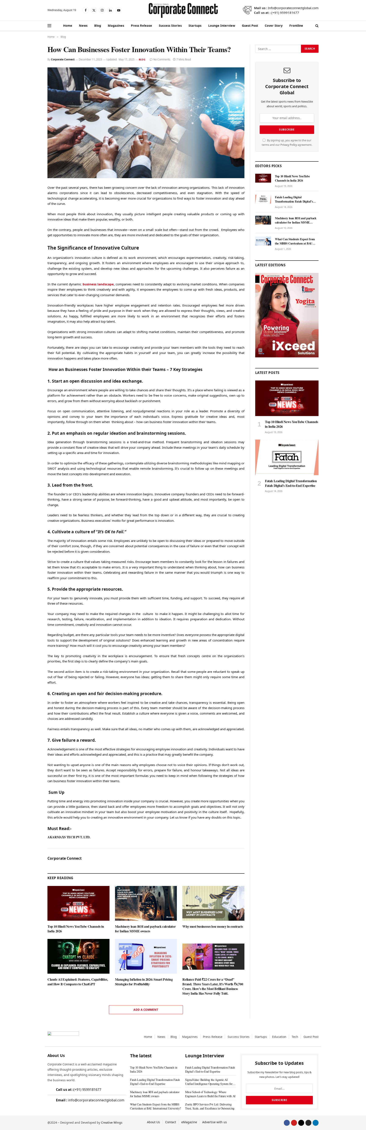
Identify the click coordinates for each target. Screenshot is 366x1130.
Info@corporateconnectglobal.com (293, 8)
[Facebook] (287, 1123)
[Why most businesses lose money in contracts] (213, 903)
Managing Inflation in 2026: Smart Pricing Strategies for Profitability (144, 981)
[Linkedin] (316, 1123)
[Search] (317, 26)
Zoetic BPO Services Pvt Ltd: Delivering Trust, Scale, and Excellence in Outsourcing (209, 1106)
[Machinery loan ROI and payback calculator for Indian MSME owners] (146, 903)
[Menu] (49, 26)
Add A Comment (145, 1010)
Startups (195, 26)
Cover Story (274, 26)
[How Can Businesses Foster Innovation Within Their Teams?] (145, 122)
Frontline (296, 26)
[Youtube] (294, 1123)
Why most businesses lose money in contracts (212, 926)
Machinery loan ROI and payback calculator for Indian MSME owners (145, 928)
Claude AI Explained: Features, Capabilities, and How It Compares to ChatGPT (77, 981)
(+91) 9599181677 (285, 12)
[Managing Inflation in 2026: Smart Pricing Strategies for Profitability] (146, 956)
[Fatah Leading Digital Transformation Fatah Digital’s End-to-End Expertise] (263, 199)
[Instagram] (308, 1123)
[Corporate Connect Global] (183, 10)
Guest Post (250, 26)
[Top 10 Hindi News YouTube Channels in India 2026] (78, 903)
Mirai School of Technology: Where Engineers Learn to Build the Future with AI (210, 1094)
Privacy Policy (288, 145)
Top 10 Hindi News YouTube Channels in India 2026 (75, 928)
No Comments (161, 59)
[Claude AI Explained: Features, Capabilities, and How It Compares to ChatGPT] (78, 956)
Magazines (116, 26)
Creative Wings (111, 1122)
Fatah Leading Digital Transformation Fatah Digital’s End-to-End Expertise (294, 199)
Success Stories (170, 26)
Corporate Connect (63, 59)
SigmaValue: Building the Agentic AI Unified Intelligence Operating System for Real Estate (209, 1082)
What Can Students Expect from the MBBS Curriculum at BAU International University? (295, 241)
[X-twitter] (301, 1123)
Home (67, 26)
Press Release (141, 26)
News (83, 26)
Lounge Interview (221, 26)
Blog (97, 26)
